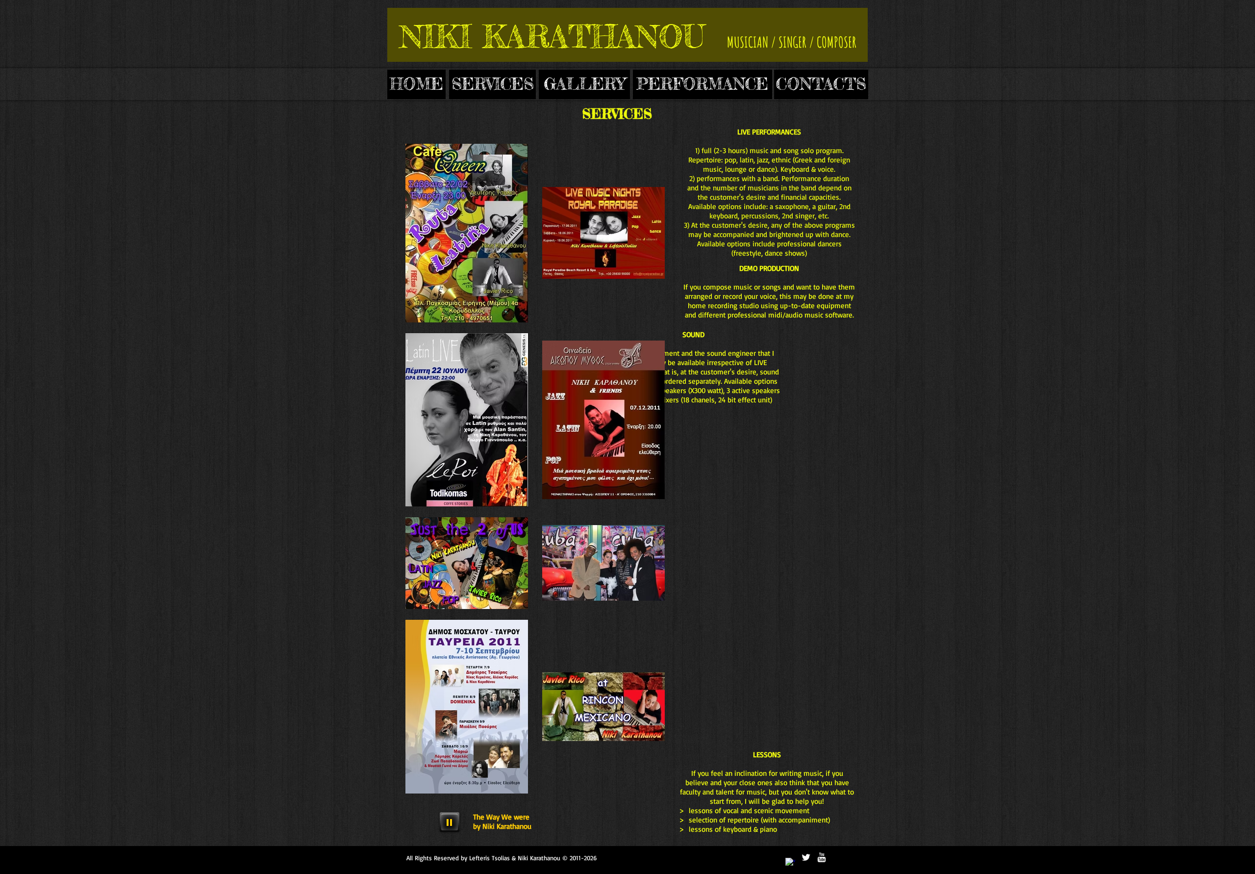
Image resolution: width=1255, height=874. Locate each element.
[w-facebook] (790, 863)
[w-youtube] (822, 857)
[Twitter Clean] (806, 857)
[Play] (449, 822)
